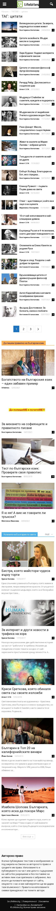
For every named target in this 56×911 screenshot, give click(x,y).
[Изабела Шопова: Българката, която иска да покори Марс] (28, 790)
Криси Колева (8, 579)
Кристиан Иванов (10, 815)
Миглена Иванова (10, 521)
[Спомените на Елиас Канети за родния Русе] (9, 249)
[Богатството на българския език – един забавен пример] (28, 363)
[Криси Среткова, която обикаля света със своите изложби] (28, 672)
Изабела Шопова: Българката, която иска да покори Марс (25, 809)
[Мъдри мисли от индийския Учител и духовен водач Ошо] (9, 116)
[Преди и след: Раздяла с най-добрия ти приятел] (9, 264)
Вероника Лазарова (29, 207)
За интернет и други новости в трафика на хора (25, 632)
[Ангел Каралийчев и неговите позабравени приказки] (9, 296)
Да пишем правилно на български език (23, 343)
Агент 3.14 (24, 89)
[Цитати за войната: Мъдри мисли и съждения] (9, 42)
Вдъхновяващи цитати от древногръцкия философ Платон (33, 278)
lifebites (5, 387)
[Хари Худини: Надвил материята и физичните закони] (9, 56)
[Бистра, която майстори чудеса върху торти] (28, 554)
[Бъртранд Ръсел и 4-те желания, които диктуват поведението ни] (9, 234)
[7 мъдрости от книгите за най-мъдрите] (9, 160)
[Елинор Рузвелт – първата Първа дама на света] (9, 190)
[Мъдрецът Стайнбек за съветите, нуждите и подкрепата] (9, 101)
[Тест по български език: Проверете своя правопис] (28, 451)
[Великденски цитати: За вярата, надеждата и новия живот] (9, 27)
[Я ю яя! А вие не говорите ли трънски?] (28, 496)
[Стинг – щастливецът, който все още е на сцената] (9, 204)
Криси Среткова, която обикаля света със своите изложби (26, 691)
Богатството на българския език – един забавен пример (27, 381)
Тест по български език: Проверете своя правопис (21, 470)
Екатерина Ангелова (29, 30)
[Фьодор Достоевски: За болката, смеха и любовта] (9, 311)
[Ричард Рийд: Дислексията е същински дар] (9, 86)
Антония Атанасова (29, 267)
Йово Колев (7, 756)
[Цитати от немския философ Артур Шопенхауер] (9, 71)
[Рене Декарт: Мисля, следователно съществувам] (9, 130)
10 (53, 476)
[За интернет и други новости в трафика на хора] (28, 613)
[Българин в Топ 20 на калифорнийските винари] (28, 731)
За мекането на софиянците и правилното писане (24, 426)
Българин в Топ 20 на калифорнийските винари (22, 750)
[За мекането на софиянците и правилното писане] (28, 407)
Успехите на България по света (19, 534)
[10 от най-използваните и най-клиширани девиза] (9, 219)
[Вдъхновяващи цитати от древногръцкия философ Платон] (9, 278)
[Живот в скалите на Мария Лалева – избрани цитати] (9, 145)
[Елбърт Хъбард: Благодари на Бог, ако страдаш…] (9, 175)
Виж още (27, 836)
